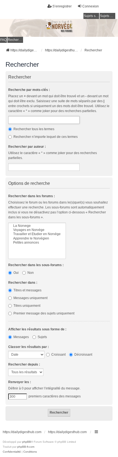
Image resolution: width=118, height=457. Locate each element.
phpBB (26, 441)
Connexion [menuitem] (90, 6)
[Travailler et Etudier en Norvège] (37, 234)
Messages (21, 337)
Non (30, 273)
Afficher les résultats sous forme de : (37, 329)
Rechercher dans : (22, 283)
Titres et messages (27, 290)
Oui (16, 273)
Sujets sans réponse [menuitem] (91, 16)
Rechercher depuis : (24, 364)
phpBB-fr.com (25, 446)
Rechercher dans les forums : (31, 196)
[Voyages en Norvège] (37, 230)
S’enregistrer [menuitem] (62, 6)
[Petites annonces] (37, 243)
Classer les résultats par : (28, 347)
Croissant (58, 354)
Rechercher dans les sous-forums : (36, 265)
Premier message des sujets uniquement (43, 313)
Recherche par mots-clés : (29, 90)
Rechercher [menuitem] (15, 40)
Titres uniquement (26, 306)
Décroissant (83, 354)
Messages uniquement (30, 298)
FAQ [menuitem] (3, 40)
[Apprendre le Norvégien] (37, 238)
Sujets (42, 337)
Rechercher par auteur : (27, 147)
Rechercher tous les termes (33, 129)
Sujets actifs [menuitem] (107, 16)
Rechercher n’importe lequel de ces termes (45, 137)
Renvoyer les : (19, 382)
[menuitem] (12, 451)
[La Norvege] (37, 226)
